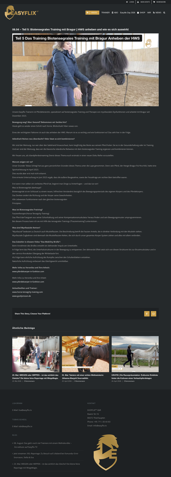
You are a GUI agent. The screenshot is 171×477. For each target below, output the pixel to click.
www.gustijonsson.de (21, 296)
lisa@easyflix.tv (25, 413)
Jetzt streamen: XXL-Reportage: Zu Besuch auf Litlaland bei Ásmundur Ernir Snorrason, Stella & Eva (46, 458)
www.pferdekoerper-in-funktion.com (28, 271)
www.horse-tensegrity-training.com (27, 292)
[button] (164, 12)
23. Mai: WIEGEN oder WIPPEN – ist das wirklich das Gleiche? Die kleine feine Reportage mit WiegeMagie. (47, 469)
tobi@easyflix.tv (25, 429)
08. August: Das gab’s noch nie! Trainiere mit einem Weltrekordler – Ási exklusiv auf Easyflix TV (127, 378)
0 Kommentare (30, 381)
